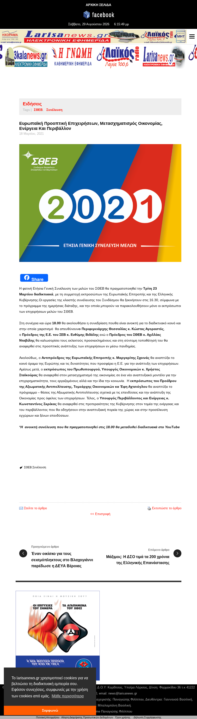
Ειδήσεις (32, 103)
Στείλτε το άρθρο (35, 508)
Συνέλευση (54, 110)
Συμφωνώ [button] (50, 710)
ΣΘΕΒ (38, 110)
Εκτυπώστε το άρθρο (166, 508)
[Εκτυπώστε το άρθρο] (149, 508)
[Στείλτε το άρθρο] (21, 508)
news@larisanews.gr (122, 693)
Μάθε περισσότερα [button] (68, 696)
